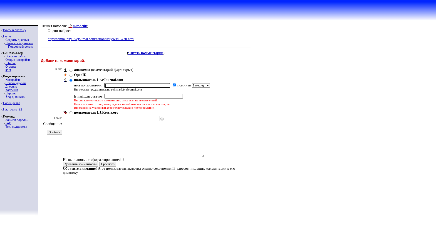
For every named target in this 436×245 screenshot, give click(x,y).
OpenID (80, 75)
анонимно (82, 70)
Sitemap (10, 63)
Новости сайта (15, 56)
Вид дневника (15, 96)
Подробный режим (20, 46)
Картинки (11, 90)
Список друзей (15, 83)
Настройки (12, 79)
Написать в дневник (19, 43)
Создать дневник (17, 40)
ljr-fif (8, 70)
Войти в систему (14, 30)
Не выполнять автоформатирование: (91, 160)
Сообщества (11, 103)
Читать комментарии (145, 53)
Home (7, 36)
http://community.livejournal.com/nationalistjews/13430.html (91, 39)
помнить (184, 85)
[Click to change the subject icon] (162, 118)
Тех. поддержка (16, 126)
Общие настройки (17, 59)
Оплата (10, 66)
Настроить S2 (12, 109)
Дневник (11, 86)
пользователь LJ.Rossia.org (96, 112)
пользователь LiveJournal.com (98, 80)
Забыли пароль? (16, 120)
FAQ (8, 123)
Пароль (10, 93)
